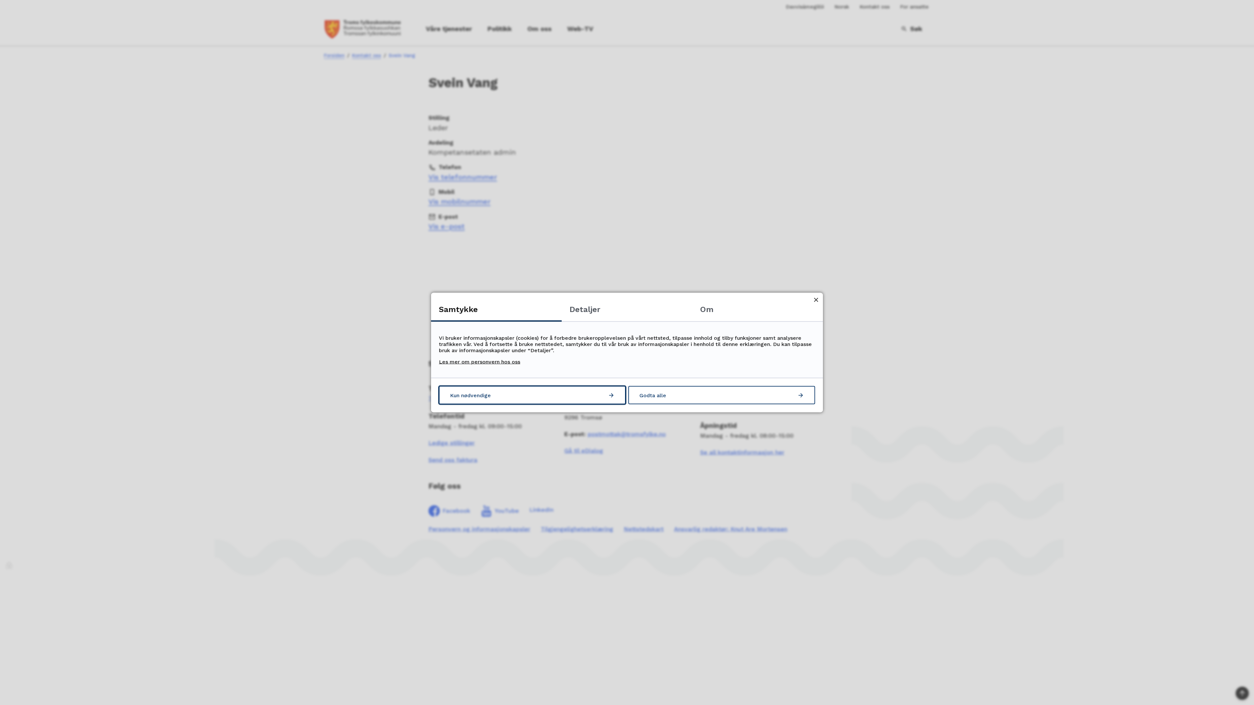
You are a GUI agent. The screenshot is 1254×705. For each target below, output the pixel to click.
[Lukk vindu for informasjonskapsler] (816, 300)
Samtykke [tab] (458, 309)
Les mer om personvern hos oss (479, 362)
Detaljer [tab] (585, 309)
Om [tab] (707, 309)
